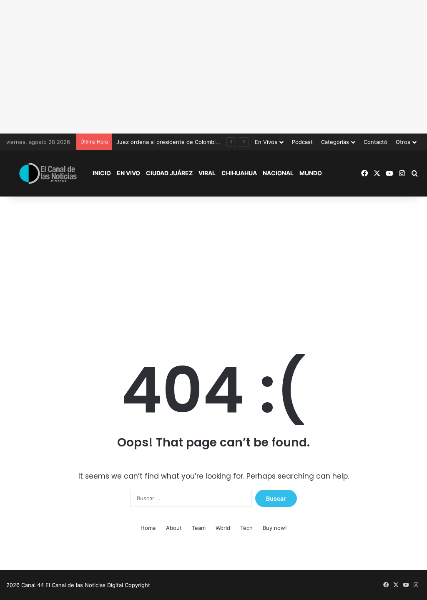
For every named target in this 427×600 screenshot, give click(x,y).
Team (199, 527)
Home (148, 527)
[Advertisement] (213, 66)
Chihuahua (239, 172)
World (223, 527)
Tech (246, 527)
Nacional (278, 172)
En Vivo (128, 172)
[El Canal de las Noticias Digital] (48, 173)
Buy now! (275, 527)
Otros (403, 142)
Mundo (310, 172)
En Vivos (266, 142)
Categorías (335, 142)
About (174, 527)
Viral (207, 172)
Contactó (375, 142)
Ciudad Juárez (169, 172)
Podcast (302, 142)
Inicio (102, 172)
